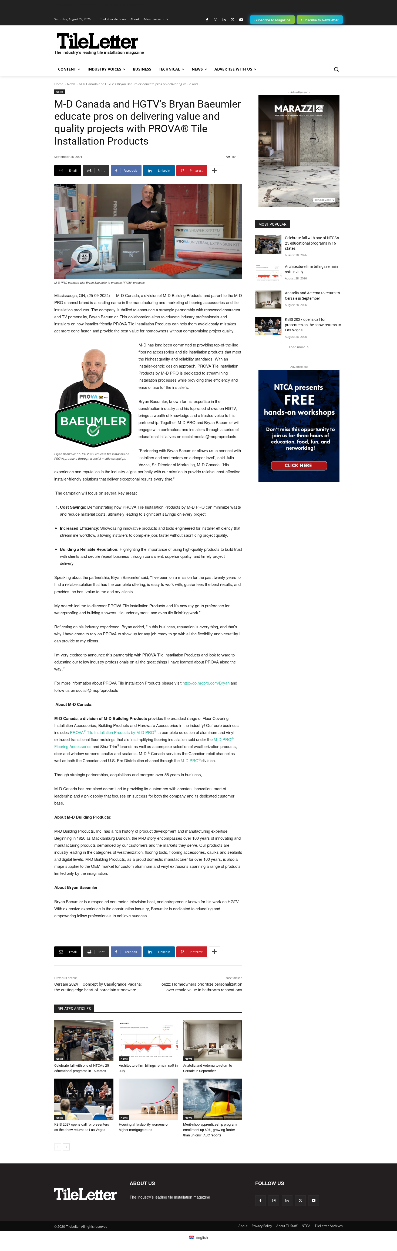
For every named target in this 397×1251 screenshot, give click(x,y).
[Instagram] (215, 20)
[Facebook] (207, 20)
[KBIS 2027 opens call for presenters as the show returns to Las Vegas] (83, 1099)
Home (58, 84)
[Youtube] (241, 20)
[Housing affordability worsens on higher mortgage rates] (148, 1099)
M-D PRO (191, 760)
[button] (336, 69)
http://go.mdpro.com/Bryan (206, 683)
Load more (297, 347)
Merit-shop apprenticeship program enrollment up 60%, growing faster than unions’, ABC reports (210, 1129)
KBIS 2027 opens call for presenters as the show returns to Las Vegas (313, 324)
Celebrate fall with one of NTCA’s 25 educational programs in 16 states (312, 243)
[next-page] (66, 1146)
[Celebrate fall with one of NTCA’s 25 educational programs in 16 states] (83, 1040)
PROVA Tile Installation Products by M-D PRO (113, 732)
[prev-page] (57, 1146)
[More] (214, 170)
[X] (232, 20)
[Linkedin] (224, 20)
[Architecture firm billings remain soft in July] (148, 1040)
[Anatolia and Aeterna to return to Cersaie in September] (212, 1040)
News (71, 84)
